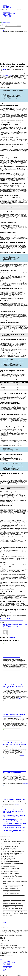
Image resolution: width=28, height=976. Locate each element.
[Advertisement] (14, 47)
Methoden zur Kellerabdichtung (9, 866)
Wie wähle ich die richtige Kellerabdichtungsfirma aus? (14, 908)
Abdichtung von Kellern (7, 75)
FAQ (4, 898)
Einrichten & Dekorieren (8, 15)
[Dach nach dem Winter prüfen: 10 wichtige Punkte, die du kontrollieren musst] (15, 763)
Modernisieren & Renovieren (9, 13)
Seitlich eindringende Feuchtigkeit (10, 854)
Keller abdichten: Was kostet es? (11, 657)
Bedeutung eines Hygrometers (9, 864)
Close (1, 959)
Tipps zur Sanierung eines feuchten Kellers (12, 891)
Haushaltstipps (6, 6)
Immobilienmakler (7, 7)
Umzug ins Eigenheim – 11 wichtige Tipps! (14, 799)
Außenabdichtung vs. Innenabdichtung (11, 868)
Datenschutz (5, 923)
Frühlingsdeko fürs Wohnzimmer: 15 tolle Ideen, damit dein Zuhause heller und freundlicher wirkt (14, 686)
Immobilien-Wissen (7, 17)
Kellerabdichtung (8, 620)
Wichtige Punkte (6, 839)
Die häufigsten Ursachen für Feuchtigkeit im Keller (13, 851)
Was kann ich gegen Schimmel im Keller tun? (12, 911)
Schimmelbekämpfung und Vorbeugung (11, 893)
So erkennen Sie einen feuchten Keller (11, 861)
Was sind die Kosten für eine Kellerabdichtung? (13, 906)
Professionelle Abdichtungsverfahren (10, 871)
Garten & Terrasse (6, 14)
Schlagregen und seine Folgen (9, 858)
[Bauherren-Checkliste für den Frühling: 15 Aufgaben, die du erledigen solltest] (15, 706)
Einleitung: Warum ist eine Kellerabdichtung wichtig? (14, 841)
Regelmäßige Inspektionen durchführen (11, 888)
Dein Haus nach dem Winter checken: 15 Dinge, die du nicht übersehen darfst (13, 831)
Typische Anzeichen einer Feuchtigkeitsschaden (13, 863)
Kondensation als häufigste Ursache (10, 846)
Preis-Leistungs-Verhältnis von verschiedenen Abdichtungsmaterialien (12, 877)
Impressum (5, 925)
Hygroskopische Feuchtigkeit (9, 856)
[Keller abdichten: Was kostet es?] (15, 649)
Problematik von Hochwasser (9, 859)
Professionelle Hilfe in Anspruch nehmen (11, 879)
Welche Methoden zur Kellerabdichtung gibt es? (13, 905)
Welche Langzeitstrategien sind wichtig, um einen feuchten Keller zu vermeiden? (15, 914)
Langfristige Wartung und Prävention (10, 886)
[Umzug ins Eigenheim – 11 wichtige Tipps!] (15, 791)
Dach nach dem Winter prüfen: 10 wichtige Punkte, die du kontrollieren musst (14, 771)
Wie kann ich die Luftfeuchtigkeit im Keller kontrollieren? (15, 910)
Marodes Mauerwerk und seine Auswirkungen (12, 853)
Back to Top (2, 957)
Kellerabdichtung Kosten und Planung (11, 873)
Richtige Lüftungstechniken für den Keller (11, 890)
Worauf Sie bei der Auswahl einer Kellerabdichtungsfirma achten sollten (15, 882)
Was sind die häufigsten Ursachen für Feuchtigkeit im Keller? (14, 900)
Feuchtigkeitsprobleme (4, 618)
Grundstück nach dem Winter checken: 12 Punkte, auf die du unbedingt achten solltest (14, 743)
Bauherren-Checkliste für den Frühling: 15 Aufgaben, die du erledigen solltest (14, 715)
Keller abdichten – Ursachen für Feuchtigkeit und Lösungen (13, 844)
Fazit (4, 896)
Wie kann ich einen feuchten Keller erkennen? (12, 903)
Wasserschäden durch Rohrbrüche (10, 848)
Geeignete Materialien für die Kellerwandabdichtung (14, 895)
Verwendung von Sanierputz (9, 869)
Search (19, 9)
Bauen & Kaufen (6, 12)
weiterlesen (5, 668)
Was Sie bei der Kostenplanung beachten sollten (13, 875)
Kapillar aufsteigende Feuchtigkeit (10, 849)
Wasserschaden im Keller (17, 620)
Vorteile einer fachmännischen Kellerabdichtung (13, 885)
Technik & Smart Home (7, 16)
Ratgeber (5, 5)
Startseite (5, 3)
